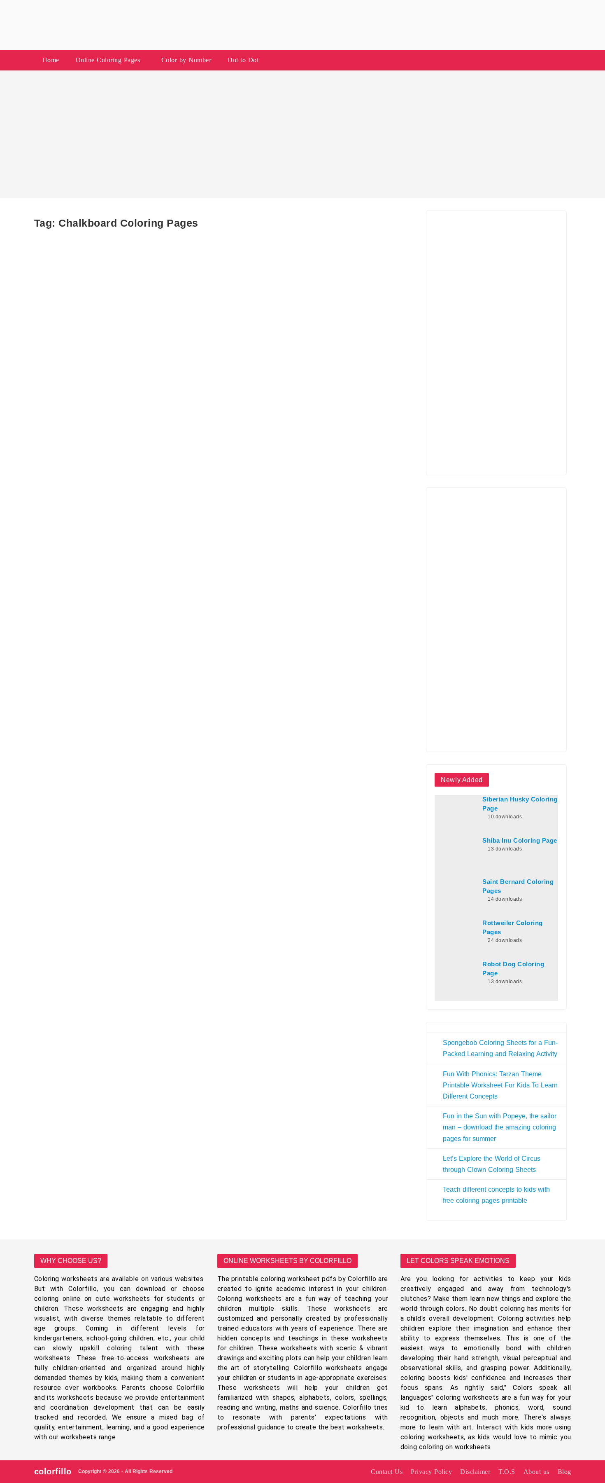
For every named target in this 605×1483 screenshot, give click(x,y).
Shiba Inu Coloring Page (519, 840)
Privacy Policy (431, 1471)
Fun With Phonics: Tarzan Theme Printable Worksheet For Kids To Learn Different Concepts (500, 1085)
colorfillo (53, 1471)
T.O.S (506, 1471)
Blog (564, 1471)
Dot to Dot (243, 59)
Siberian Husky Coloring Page (520, 804)
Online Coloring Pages (108, 59)
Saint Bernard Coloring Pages (518, 886)
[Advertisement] (302, 134)
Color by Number (186, 59)
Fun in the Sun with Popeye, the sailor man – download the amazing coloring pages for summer (499, 1127)
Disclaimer (475, 1471)
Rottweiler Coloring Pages (512, 927)
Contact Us (387, 1471)
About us (536, 1471)
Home (50, 59)
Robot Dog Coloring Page (513, 969)
